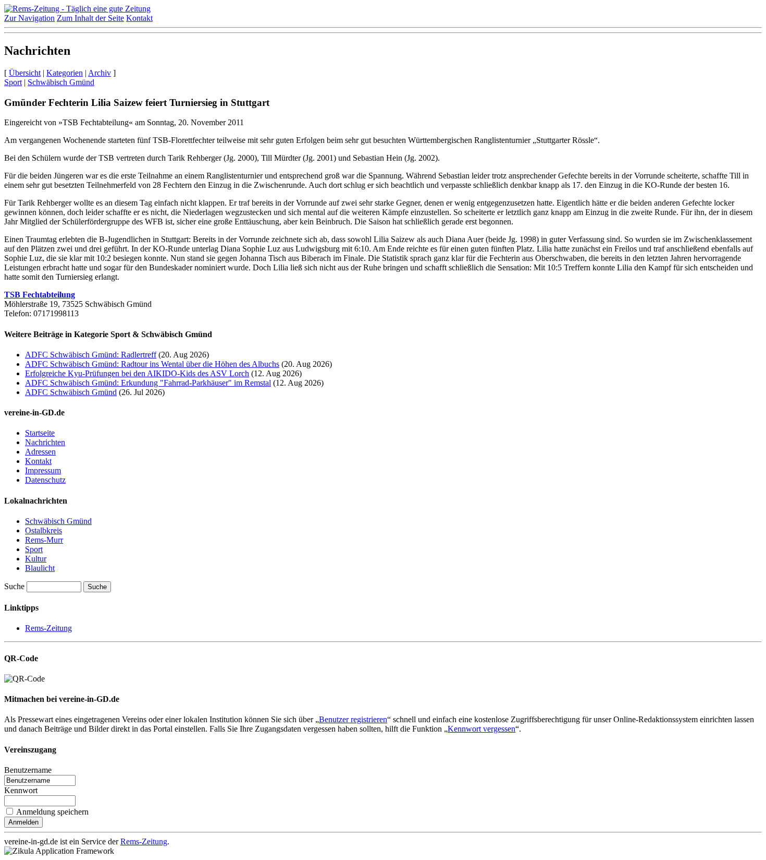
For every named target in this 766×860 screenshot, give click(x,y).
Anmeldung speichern (52, 811)
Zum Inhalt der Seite (90, 18)
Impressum (43, 470)
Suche (14, 586)
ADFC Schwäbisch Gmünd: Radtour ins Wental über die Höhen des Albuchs (152, 364)
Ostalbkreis (43, 530)
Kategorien (64, 72)
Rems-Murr (44, 539)
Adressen (40, 451)
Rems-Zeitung (48, 628)
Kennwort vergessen (481, 728)
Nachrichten (45, 442)
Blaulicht (40, 568)
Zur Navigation (29, 18)
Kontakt (139, 18)
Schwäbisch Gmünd (61, 82)
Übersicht (25, 72)
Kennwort (21, 790)
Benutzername (28, 770)
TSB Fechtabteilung (39, 294)
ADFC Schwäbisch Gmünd (71, 392)
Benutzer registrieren (353, 719)
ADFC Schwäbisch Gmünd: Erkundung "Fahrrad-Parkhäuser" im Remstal (148, 382)
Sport (13, 82)
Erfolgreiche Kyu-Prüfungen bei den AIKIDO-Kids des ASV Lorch (137, 373)
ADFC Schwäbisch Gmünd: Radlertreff (90, 354)
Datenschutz (45, 479)
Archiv (99, 72)
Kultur (35, 558)
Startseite (40, 432)
